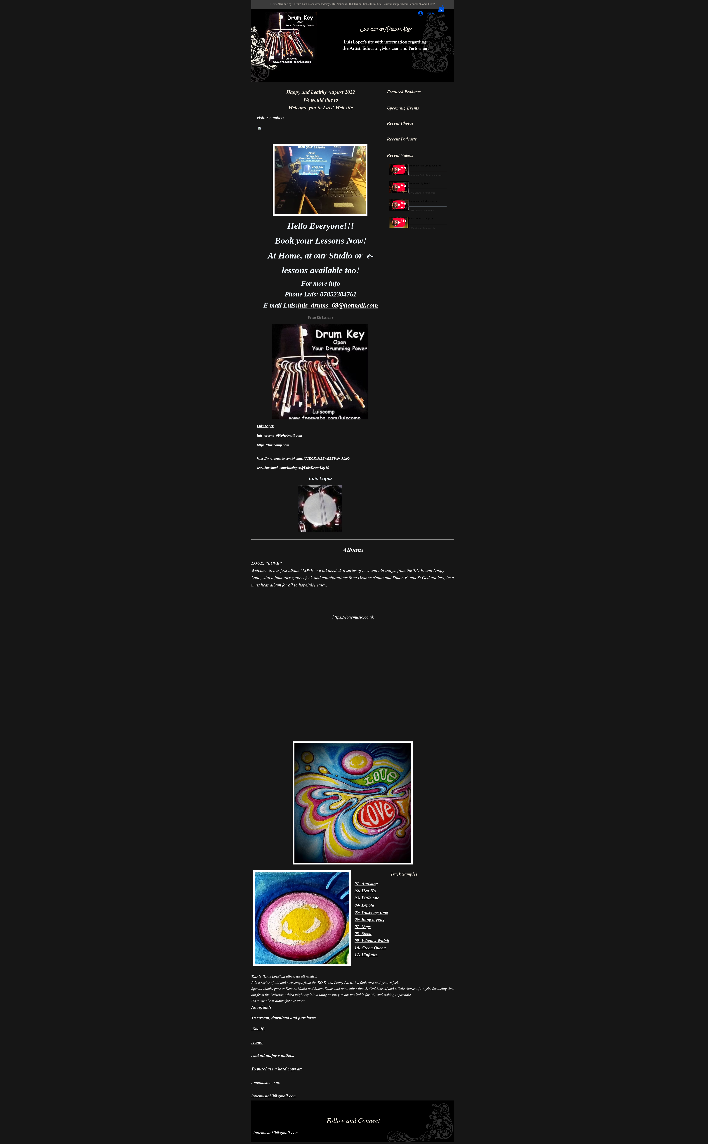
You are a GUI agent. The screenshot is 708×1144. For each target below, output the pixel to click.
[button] (441, 8)
